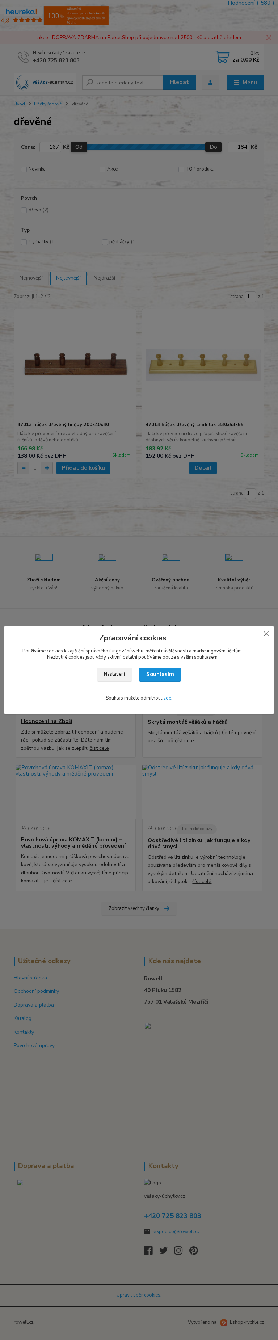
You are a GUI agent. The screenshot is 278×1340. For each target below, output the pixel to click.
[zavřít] (266, 634)
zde (167, 698)
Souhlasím (160, 674)
